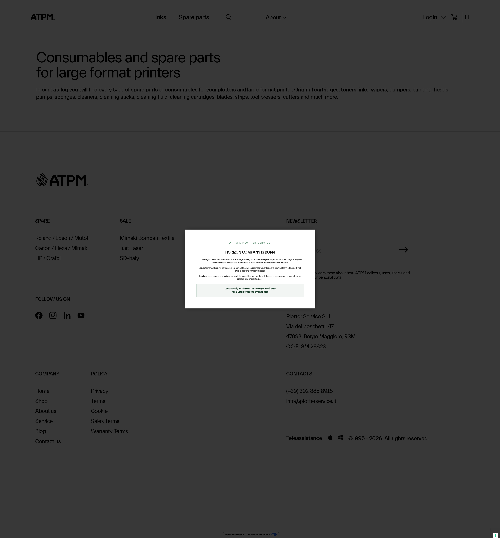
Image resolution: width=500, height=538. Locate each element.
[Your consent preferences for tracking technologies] (495, 535)
